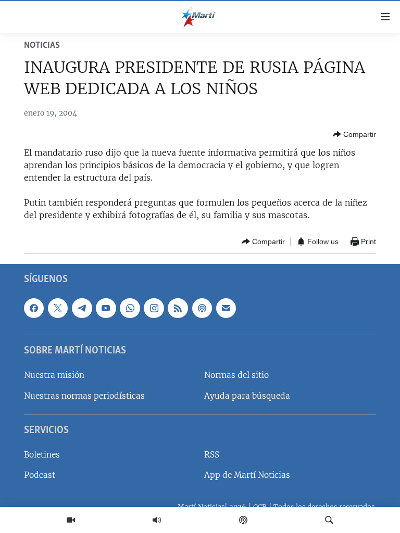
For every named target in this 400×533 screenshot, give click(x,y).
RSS (211, 455)
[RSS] (178, 308)
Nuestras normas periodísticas (84, 396)
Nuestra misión (54, 375)
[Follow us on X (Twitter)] (58, 308)
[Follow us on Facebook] (34, 308)
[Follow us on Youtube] (106, 308)
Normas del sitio (236, 375)
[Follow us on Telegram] (82, 308)
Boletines (42, 455)
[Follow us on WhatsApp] (130, 308)
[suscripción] (226, 308)
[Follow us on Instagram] (154, 308)
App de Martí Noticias (247, 475)
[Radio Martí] (156, 520)
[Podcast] (243, 520)
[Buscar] (329, 520)
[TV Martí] (70, 520)
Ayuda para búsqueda (247, 396)
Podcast (39, 475)
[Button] (354, 134)
